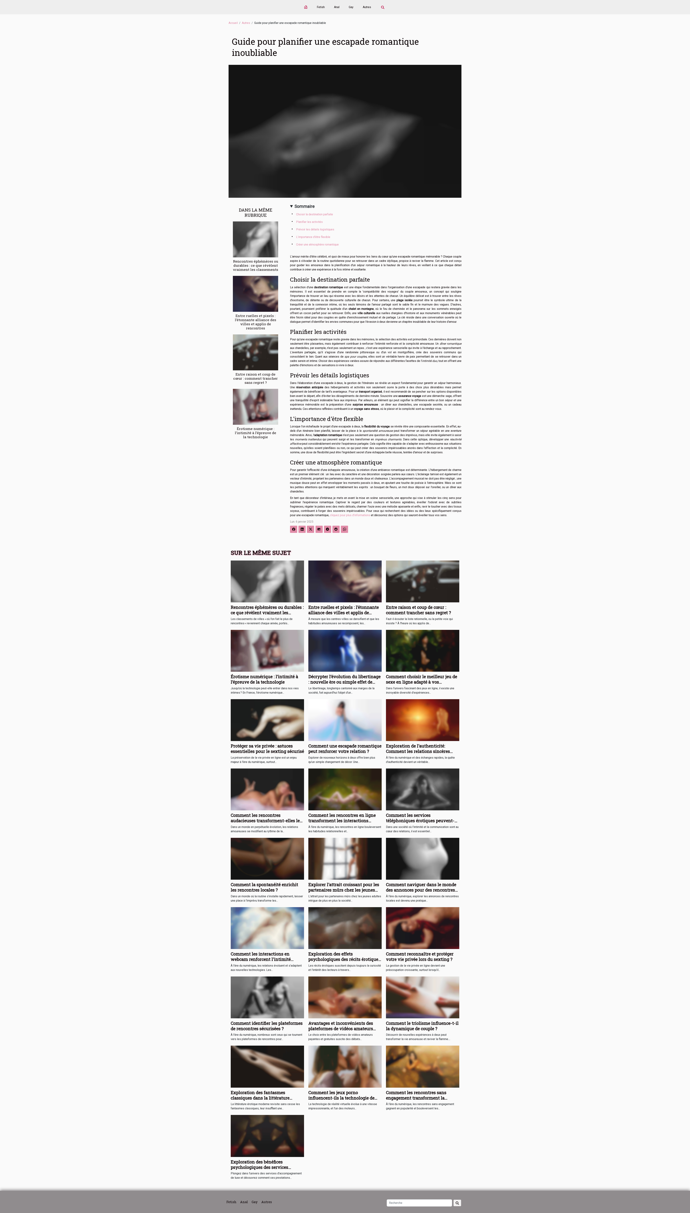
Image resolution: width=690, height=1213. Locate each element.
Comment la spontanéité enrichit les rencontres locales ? (264, 887)
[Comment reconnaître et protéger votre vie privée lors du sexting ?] (422, 927)
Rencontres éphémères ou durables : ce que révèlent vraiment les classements (255, 265)
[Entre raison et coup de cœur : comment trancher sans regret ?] (255, 352)
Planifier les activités (309, 222)
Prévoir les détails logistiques (315, 229)
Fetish (321, 7)
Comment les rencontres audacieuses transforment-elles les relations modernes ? (266, 820)
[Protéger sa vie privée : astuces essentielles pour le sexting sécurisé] (267, 720)
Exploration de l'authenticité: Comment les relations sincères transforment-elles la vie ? (418, 751)
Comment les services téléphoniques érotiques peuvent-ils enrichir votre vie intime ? (420, 820)
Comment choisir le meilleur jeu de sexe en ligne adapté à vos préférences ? (421, 682)
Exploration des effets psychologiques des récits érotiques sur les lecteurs (344, 959)
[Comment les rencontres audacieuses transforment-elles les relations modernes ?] (267, 789)
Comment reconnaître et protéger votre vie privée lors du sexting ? (420, 956)
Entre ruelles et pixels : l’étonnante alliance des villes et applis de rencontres (255, 321)
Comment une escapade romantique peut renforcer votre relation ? (344, 748)
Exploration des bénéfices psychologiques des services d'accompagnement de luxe (259, 1167)
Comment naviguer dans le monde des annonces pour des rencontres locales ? (421, 890)
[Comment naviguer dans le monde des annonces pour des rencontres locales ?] (422, 858)
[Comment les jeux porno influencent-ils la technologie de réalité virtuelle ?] (345, 1066)
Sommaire (305, 206)
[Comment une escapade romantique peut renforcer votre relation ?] (345, 720)
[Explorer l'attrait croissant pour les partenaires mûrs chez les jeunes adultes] (345, 858)
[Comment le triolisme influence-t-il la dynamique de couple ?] (422, 997)
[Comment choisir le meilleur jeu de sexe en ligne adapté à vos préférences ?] (422, 650)
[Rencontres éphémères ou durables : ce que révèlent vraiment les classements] (255, 239)
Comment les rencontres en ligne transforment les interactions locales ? (342, 820)
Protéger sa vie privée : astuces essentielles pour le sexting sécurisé (267, 748)
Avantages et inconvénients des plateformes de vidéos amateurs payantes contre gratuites (340, 1028)
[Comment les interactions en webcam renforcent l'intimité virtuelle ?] (267, 927)
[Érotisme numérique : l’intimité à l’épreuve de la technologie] (255, 406)
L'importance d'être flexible (313, 237)
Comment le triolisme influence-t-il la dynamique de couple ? (422, 1025)
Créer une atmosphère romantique (317, 244)
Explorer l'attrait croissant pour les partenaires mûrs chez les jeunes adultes (343, 890)
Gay (351, 7)
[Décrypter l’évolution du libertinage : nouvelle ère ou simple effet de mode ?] (345, 650)
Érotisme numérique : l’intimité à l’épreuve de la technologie (255, 432)
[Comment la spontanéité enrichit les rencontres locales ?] (267, 858)
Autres (367, 7)
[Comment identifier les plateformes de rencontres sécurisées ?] (267, 997)
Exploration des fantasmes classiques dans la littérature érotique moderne (260, 1098)
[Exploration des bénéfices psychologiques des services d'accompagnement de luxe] (267, 1135)
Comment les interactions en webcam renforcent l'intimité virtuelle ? (261, 959)
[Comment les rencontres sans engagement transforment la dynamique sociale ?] (422, 1066)
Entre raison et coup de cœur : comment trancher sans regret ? (255, 378)
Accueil (233, 23)
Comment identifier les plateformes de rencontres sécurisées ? (267, 1025)
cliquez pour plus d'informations (350, 515)
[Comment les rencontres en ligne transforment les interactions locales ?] (345, 789)
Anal (336, 7)
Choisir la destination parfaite (314, 214)
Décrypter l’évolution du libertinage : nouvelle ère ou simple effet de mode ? (344, 682)
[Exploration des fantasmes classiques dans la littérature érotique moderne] (267, 1066)
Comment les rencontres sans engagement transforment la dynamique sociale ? (416, 1098)
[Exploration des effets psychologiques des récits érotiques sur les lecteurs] (345, 927)
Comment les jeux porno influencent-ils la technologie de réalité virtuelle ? (341, 1098)
